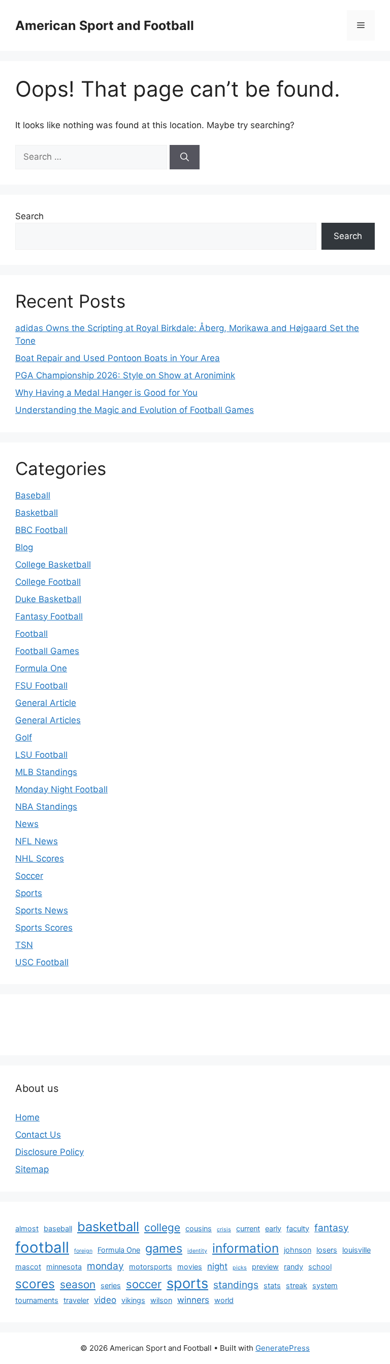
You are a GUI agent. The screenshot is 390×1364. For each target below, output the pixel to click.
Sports (28, 893)
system (325, 1285)
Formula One (41, 668)
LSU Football (41, 755)
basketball (108, 1226)
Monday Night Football (61, 789)
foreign (83, 1251)
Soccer (29, 876)
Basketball (36, 513)
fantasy (331, 1228)
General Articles (48, 720)
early (273, 1228)
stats (272, 1285)
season (77, 1284)
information (245, 1248)
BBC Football (41, 530)
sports (187, 1283)
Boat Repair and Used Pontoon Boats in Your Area (117, 358)
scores (35, 1283)
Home (27, 1117)
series (111, 1285)
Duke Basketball (48, 599)
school (320, 1266)
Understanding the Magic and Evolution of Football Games (134, 410)
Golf (23, 737)
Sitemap (32, 1169)
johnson (297, 1250)
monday (105, 1266)
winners (193, 1300)
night (217, 1266)
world (224, 1300)
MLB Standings (46, 772)
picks (240, 1267)
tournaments (36, 1300)
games (163, 1248)
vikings (133, 1300)
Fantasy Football (49, 616)
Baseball (32, 495)
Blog (24, 547)
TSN (24, 945)
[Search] (185, 157)
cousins (198, 1228)
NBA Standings (46, 807)
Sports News (41, 910)
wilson (161, 1300)
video (105, 1300)
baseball (58, 1228)
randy (293, 1266)
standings (235, 1285)
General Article (45, 703)
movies (189, 1266)
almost (27, 1228)
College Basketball (53, 564)
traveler (76, 1300)
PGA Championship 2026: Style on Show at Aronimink (125, 375)
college (162, 1227)
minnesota (64, 1266)
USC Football (42, 962)
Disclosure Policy (49, 1152)
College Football (48, 582)
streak (296, 1285)
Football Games (47, 651)
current (248, 1228)
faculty (297, 1228)
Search (29, 216)
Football (31, 634)
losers (326, 1250)
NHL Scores (39, 858)
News (27, 824)
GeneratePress (282, 1348)
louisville (356, 1250)
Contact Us (38, 1135)
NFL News (36, 841)
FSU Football (41, 685)
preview (265, 1266)
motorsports (150, 1266)
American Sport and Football (104, 25)
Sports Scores (44, 928)
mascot (28, 1266)
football (42, 1247)
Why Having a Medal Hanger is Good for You (106, 393)
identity (197, 1251)
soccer (143, 1284)
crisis (224, 1229)
